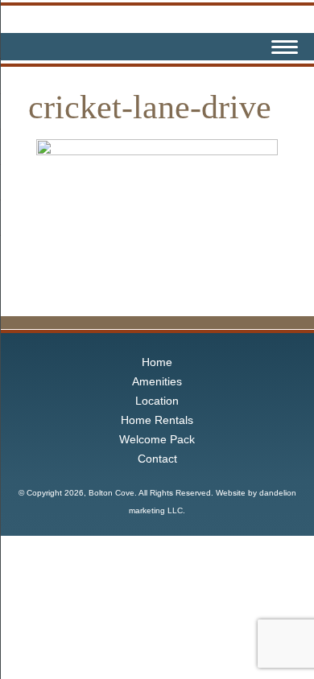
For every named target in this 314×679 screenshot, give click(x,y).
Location (157, 400)
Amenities (157, 381)
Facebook (217, 46)
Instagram (244, 46)
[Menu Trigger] (285, 49)
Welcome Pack (157, 439)
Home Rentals (157, 420)
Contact (157, 458)
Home (157, 362)
